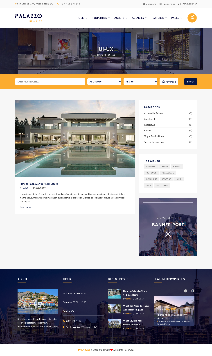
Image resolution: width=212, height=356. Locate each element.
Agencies (138, 17)
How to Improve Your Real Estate (39, 183)
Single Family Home (154, 136)
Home (80, 17)
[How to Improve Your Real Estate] (75, 138)
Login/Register (188, 3)
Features (157, 17)
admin (26, 188)
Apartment (149, 119)
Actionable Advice (153, 113)
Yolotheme (162, 185)
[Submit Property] (192, 19)
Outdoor (151, 173)
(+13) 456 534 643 (69, 3)
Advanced (171, 81)
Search (190, 81)
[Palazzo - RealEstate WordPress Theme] (28, 18)
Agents (119, 17)
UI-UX (179, 179)
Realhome (151, 179)
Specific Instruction (154, 142)
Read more (25, 206)
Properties (99, 17)
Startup (166, 179)
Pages (175, 17)
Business (150, 166)
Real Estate (168, 173)
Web (148, 185)
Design (164, 166)
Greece (176, 166)
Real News (149, 124)
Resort (147, 130)
